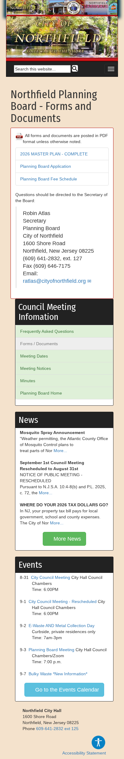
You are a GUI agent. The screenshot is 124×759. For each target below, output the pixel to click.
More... (60, 450)
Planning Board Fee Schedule (48, 178)
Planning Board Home (41, 393)
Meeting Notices (35, 368)
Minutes (27, 380)
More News (66, 539)
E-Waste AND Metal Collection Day (62, 625)
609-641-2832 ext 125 (57, 728)
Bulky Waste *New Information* (58, 673)
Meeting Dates (34, 356)
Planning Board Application (45, 166)
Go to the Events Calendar (66, 690)
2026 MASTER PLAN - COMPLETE (54, 153)
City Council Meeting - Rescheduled (63, 601)
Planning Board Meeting (51, 649)
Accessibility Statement (84, 753)
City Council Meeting (50, 577)
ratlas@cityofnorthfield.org (54, 281)
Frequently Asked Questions (47, 331)
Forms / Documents (39, 343)
